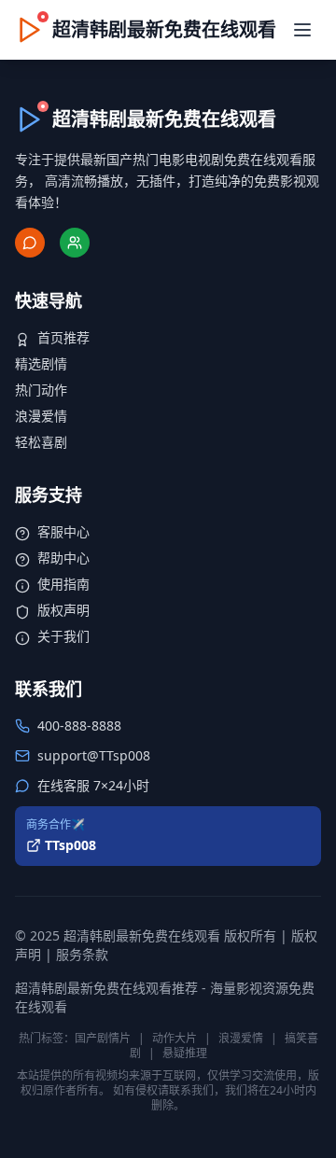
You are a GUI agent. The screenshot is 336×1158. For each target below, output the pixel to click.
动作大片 (174, 1038)
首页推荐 (63, 337)
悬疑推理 (184, 1053)
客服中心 (63, 531)
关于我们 (63, 636)
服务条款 (82, 954)
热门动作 (41, 389)
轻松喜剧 (41, 442)
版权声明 (63, 610)
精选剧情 (41, 363)
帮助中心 (63, 557)
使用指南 (63, 584)
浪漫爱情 (41, 416)
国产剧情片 (103, 1038)
